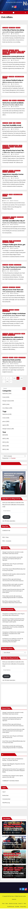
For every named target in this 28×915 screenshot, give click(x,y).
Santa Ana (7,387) (6, 393)
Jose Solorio (14, 51)
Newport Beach (11, 826)
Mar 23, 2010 (7, 129)
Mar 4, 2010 (6, 248)
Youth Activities (21, 100)
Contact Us (20, 903)
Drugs (13, 853)
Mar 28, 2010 (7, 60)
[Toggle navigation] (13, 12)
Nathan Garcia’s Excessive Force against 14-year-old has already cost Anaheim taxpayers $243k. (13, 770)
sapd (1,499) (5, 425)
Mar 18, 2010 (7, 154)
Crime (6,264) (5, 397)
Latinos (23, 51)
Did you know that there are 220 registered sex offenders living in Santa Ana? (12, 292)
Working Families (20, 52)
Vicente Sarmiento (11, 52)
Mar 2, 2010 (6, 317)
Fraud (5, 826)
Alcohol (5, 853)
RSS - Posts (5, 537)
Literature (11, 309)
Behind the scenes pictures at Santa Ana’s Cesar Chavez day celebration (13, 59)
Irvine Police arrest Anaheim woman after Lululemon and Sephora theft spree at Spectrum (12, 559)
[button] (25, 12)
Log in (4, 791)
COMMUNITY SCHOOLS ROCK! (10, 780)
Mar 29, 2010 (7, 33)
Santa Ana (18, 27)
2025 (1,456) (5, 438)
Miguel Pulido (5, 146)
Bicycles (11, 867)
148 (21, 378)
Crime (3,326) (5, 417)
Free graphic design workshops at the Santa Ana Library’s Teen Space (14, 316)
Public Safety (12, 27)
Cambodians (5, 76)
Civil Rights (11, 50)
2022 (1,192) (5, 449)
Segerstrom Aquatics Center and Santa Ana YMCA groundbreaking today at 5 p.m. (14, 176)
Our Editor (17, 906)
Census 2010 (6, 198)
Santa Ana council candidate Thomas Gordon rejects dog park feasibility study (13, 105)
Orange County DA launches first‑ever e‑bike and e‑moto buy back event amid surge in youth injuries (13, 591)
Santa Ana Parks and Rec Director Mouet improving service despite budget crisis (12, 362)
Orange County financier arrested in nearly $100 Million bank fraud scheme (13, 830)
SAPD (17, 855)
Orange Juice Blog (8, 754)
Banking (5, 824)
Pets (10, 100)
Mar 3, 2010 (6, 293)
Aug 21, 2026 (8, 832)
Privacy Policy (23, 906)
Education (11, 170)
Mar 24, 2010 (7, 106)
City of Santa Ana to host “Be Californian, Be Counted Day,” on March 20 (13, 153)
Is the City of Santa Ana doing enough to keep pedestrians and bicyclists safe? (13, 32)
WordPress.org (6, 802)
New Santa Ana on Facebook (10, 463)
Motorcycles (20, 867)
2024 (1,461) (5, 442)
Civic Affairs (5, 27)
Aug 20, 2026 (8, 875)
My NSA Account (10, 906)
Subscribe (6, 517)
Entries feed (5, 795)
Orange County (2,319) (8, 400)
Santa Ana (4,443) (6, 414)
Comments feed (6, 799)
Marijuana (18, 853)
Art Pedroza (15, 33)
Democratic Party (6, 51)
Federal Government (19, 76)
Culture (16, 50)
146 (14, 378)
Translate (13, 458)
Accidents (6, 867)
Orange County (18, 826)
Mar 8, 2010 (6, 200)
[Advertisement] (13, 693)
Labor (19, 51)
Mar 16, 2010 (7, 178)
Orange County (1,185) (8, 428)
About (7, 903)
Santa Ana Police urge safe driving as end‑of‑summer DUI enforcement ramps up (12, 859)
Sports (15, 357)
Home (3, 903)
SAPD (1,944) (5, 404)
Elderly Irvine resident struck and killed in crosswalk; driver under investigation (13, 634)
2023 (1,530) (5, 445)
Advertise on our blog (13, 903)
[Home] (2, 13)
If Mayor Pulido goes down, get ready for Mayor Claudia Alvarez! (13, 247)
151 (7, 381)
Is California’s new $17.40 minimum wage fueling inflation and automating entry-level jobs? (12, 640)
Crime (9, 824)
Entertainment (17, 333)
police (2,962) (5, 421)
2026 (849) (5, 435)
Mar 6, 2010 (6, 224)
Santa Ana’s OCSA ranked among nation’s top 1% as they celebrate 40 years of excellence (13, 627)
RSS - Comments (6, 541)
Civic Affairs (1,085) (7, 408)
